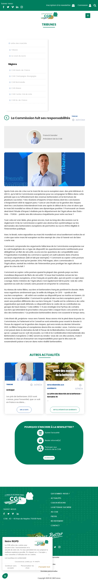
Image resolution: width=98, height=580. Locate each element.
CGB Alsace (16, 88)
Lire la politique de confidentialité (15, 558)
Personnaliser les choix (27, 567)
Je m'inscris (49, 458)
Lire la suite (24, 409)
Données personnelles (49, 571)
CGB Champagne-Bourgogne (23, 76)
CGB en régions (58, 503)
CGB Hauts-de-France (20, 70)
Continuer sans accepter (10, 567)
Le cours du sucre (18, 56)
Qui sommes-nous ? (60, 494)
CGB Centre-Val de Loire (21, 94)
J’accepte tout (44, 567)
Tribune (14, 50)
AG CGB (54, 512)
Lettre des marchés (19, 43)
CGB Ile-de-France (19, 100)
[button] (5, 576)
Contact (55, 526)
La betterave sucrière (61, 507)
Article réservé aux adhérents (65, 409)
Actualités (56, 498)
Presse (54, 516)
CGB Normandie (18, 82)
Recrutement (57, 521)
